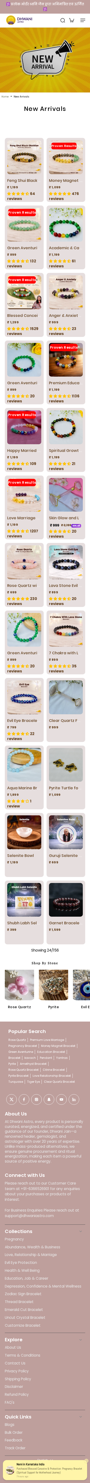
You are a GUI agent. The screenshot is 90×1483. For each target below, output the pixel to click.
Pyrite (53, 1007)
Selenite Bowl (20, 855)
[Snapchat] (49, 1099)
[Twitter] (11, 1099)
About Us (13, 1347)
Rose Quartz (19, 1007)
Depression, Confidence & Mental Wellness (43, 1286)
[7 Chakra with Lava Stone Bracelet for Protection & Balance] (66, 630)
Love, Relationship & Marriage (31, 1254)
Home (5, 96)
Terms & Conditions (22, 1355)
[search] (62, 20)
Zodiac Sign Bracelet (23, 1294)
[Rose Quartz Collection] (19, 984)
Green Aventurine (20, 1052)
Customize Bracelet (23, 1325)
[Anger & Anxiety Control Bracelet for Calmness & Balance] (66, 292)
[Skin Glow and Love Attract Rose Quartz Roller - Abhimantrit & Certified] (66, 495)
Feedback (13, 1440)
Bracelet (14, 1058)
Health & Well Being (22, 1270)
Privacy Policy (17, 1371)
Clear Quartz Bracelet (59, 1082)
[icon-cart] (71, 20)
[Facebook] (24, 1099)
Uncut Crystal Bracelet (25, 1317)
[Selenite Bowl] (24, 832)
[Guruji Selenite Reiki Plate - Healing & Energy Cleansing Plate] (66, 832)
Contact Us (15, 1363)
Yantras (62, 1058)
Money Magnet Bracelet (58, 1046)
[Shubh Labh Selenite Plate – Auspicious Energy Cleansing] (24, 900)
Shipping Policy (18, 1379)
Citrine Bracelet (54, 1070)
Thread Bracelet (19, 1301)
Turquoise (15, 1082)
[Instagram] (36, 1099)
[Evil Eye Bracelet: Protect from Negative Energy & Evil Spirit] (24, 697)
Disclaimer (14, 1386)
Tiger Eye (33, 1082)
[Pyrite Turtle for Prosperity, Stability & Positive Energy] (66, 765)
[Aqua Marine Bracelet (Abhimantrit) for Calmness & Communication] (24, 765)
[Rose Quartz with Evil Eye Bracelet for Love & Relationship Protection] (24, 562)
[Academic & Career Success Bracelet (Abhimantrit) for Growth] (66, 225)
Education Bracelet (51, 1052)
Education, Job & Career (26, 1278)
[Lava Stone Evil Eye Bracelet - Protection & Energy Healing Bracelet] (66, 562)
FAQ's (9, 1402)
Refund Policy (17, 1394)
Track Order (15, 1448)
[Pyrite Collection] (53, 984)
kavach (30, 1058)
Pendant (46, 1058)
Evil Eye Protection (21, 1262)
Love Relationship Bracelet (52, 1076)
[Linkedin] (74, 1099)
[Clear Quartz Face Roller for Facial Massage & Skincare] (66, 697)
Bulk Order (14, 1432)
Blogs (9, 1424)
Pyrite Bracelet (18, 1076)
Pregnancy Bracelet (22, 1046)
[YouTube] (61, 1099)
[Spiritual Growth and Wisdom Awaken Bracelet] (66, 427)
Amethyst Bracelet (33, 1064)
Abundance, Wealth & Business (32, 1247)
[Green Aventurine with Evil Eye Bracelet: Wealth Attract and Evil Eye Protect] (24, 630)
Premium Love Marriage (47, 1040)
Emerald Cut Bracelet (24, 1309)
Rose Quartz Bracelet (23, 1070)
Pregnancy (14, 1239)
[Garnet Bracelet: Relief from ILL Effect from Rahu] (66, 900)
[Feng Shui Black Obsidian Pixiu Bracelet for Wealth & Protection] (24, 157)
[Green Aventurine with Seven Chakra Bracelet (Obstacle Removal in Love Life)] (24, 360)
